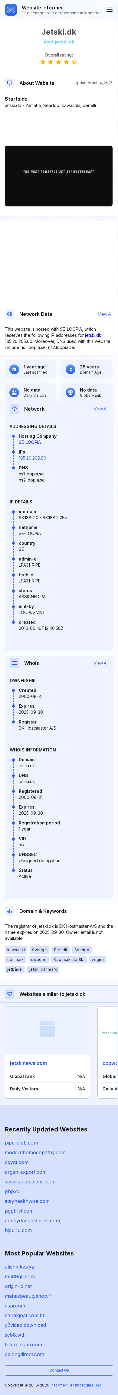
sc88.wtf (15, 1335)
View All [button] (105, 314)
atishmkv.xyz (19, 1267)
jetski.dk (93, 335)
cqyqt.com (16, 1162)
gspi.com (15, 1306)
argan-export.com (26, 1172)
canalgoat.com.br (25, 1315)
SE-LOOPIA (30, 442)
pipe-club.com (21, 1143)
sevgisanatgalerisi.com (30, 1182)
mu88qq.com (20, 1276)
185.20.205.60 (32, 458)
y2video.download (25, 1325)
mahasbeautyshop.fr (28, 1296)
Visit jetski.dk (58, 42)
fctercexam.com (23, 1344)
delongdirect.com (24, 1354)
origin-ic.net (18, 1286)
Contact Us (59, 1370)
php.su (13, 1191)
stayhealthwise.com (27, 1201)
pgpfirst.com (19, 1211)
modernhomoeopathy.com (35, 1152)
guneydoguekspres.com (32, 1220)
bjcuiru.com (18, 1230)
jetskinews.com (28, 1063)
